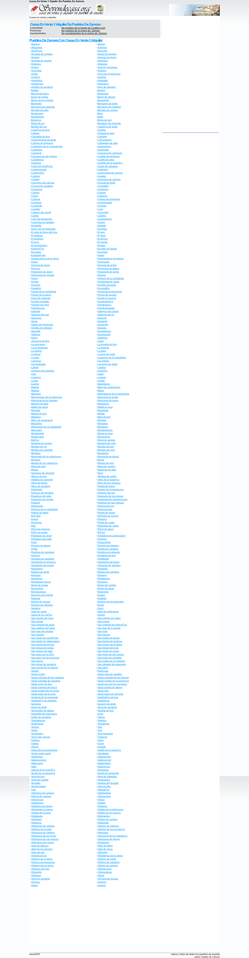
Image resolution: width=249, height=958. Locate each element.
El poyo (35, 242)
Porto (34, 542)
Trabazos (102, 737)
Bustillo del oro (39, 126)
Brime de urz (38, 123)
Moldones (102, 423)
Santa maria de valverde (110, 694)
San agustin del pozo (42, 618)
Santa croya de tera (41, 684)
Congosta (36, 202)
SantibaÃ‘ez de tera (107, 697)
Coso (100, 209)
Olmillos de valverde (42, 479)
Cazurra (35, 176)
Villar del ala (37, 852)
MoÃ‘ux (35, 440)
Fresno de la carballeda (43, 291)
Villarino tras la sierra (42, 865)
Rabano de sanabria (108, 572)
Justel (100, 341)
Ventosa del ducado (107, 783)
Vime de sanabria (40, 878)
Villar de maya (105, 849)
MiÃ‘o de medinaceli (42, 420)
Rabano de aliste (40, 572)
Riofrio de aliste (105, 588)
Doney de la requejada (43, 229)
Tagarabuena (38, 720)
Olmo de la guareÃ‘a (108, 479)
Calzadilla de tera (40, 136)
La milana (36, 351)
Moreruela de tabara (108, 456)
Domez (101, 222)
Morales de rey (39, 446)
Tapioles (101, 720)
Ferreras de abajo (40, 265)
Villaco (101, 799)
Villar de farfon (105, 845)
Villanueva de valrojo (108, 839)
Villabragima (104, 793)
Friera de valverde (40, 298)
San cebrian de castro (109, 618)
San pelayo (37, 661)
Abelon (101, 44)
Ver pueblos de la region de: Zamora (80, 30)
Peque (34, 519)
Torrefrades (37, 733)
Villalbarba (37, 816)
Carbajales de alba (107, 143)
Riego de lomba (39, 585)
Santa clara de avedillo (109, 674)
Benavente (103, 100)
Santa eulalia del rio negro (45, 690)
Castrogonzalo (39, 169)
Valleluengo (103, 766)
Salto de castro (39, 611)
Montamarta (37, 433)
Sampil (101, 615)
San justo (102, 631)
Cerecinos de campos (109, 179)
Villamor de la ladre (41, 829)
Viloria (100, 875)
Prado (34, 549)
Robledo (102, 598)
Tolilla (34, 730)
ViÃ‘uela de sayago (107, 878)
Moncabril (36, 430)
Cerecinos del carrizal (42, 182)
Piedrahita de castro (108, 526)
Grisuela (101, 328)
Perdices (102, 519)
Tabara (101, 717)
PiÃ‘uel (101, 532)
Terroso (35, 727)
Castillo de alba (105, 159)
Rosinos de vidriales (42, 605)
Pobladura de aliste (41, 535)
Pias (33, 526)
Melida (101, 413)
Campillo (102, 136)
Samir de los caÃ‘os (41, 615)
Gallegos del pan (40, 314)
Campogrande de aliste (43, 140)
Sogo (100, 714)
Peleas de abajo (39, 512)
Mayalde (35, 410)
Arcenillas (36, 70)
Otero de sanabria (40, 486)
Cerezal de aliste (106, 182)
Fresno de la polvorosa (109, 291)
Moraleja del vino (106, 443)
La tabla (101, 351)
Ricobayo (102, 582)
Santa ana (102, 671)
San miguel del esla (107, 648)
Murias (34, 469)
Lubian (101, 380)
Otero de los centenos (109, 483)
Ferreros (35, 268)
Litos (33, 374)
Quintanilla (103, 558)
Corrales (35, 209)
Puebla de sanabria (107, 549)
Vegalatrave (103, 780)
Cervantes (102, 189)
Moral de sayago (106, 440)
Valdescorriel (104, 760)
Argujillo (101, 77)
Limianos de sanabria (42, 370)
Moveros (35, 460)
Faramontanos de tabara (110, 258)
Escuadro (36, 252)
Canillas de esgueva (42, 143)
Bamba (101, 90)
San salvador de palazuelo (111, 664)
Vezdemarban (38, 786)
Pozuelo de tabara (41, 545)
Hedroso (35, 334)
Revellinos (36, 578)
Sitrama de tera (105, 710)
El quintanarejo (39, 245)
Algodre (35, 57)
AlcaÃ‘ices (36, 50)
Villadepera (37, 803)
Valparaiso (103, 770)
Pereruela (36, 522)
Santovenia (103, 700)
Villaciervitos (104, 796)
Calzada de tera (105, 133)
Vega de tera (38, 776)
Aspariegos (37, 83)
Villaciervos (37, 799)
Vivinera (101, 882)
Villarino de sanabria (108, 862)
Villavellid (36, 872)
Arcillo (34, 74)
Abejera (35, 44)
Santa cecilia (38, 674)
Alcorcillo (102, 50)
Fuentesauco (104, 304)
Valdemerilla (104, 756)
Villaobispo (103, 842)
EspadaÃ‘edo (38, 255)
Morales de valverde (42, 450)
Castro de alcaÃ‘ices (42, 166)
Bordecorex (37, 113)
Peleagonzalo (104, 509)
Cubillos (101, 215)
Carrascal (36, 153)
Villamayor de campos (43, 826)
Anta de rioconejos (107, 67)
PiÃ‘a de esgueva (40, 529)
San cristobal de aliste (42, 624)
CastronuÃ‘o (37, 173)
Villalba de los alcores (109, 812)
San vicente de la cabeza (44, 667)
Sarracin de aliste (106, 704)
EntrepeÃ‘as (37, 248)
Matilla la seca (105, 407)
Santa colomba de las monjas (113, 677)
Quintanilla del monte (42, 565)
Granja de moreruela (42, 324)
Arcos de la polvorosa (108, 74)
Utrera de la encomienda (44, 750)
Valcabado (103, 753)
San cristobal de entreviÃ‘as (112, 624)
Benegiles (36, 103)
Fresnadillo (103, 288)
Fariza (34, 262)
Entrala (101, 245)
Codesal (35, 199)
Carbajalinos (104, 146)
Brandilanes (37, 116)
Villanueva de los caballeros (112, 836)
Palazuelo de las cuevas (110, 496)
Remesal (36, 575)
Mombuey (102, 427)
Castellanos (37, 159)
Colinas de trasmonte (108, 199)
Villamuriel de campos (43, 832)
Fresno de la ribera (41, 295)
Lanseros (36, 361)
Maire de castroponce (108, 387)
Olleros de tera (39, 476)
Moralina (35, 453)
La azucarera (38, 344)
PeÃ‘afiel (36, 516)
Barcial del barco (40, 93)
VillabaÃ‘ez (103, 789)
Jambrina (102, 337)
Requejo (102, 575)
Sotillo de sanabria (41, 717)
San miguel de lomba (42, 648)
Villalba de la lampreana (110, 809)
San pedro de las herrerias (45, 657)
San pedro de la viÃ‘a (42, 654)
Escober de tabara (107, 248)
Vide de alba (104, 786)
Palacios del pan (106, 493)
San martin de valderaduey (45, 641)
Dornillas (102, 229)
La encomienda (39, 347)
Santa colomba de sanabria (45, 681)
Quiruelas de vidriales (109, 565)
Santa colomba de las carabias (47, 677)
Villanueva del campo (42, 842)
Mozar (100, 460)
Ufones (35, 747)
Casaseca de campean (109, 153)
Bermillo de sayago (107, 110)
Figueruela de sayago (42, 275)
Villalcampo (103, 816)
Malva (100, 390)
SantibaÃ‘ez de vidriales (44, 700)
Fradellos (36, 288)
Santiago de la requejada (44, 697)
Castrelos (36, 163)
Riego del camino (106, 585)
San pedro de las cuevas (110, 654)
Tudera (35, 743)
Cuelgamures (104, 219)
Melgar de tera (38, 413)
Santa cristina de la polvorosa (113, 681)
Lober (100, 374)
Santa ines (103, 690)
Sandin (35, 671)
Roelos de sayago (40, 601)
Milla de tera (103, 417)
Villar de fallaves (40, 845)
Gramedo (102, 321)
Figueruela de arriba (108, 271)
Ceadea (101, 176)
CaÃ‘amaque (104, 140)
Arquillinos (36, 80)
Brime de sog (104, 120)
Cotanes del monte (41, 212)
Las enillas (103, 361)
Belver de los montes (42, 100)
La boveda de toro (107, 344)
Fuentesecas (38, 308)
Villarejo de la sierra (41, 859)
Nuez (100, 473)
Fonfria (35, 281)
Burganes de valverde (109, 123)
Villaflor (101, 803)
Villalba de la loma (41, 812)
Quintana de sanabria (42, 558)
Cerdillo (35, 179)
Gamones (36, 318)
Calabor (101, 130)
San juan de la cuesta (108, 628)
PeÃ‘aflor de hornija (107, 516)
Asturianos (103, 83)
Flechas (101, 275)
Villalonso (36, 822)
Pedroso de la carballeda (44, 509)
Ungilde (101, 747)
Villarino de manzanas (43, 862)
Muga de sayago (106, 466)
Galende (35, 311)
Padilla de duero (106, 486)
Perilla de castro (106, 522)
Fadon (100, 255)
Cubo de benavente (41, 219)
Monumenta (103, 436)
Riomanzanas (38, 591)
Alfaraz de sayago (107, 54)
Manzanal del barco (107, 400)
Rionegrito (103, 591)
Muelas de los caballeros (44, 463)
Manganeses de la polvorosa (46, 397)
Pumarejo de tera (106, 555)
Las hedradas (38, 364)
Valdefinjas (37, 756)
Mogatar (101, 420)
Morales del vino (106, 450)
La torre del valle (106, 354)
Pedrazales (37, 506)
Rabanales (37, 568)
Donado (101, 225)
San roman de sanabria (43, 664)
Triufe (100, 740)
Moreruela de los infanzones (46, 456)
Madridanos (103, 384)
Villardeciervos (39, 855)
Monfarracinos (105, 430)
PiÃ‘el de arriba (39, 532)
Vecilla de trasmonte (108, 773)
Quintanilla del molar (108, 562)
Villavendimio (104, 872)
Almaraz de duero (106, 57)
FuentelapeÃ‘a (105, 301)
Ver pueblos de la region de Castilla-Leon (83, 28)
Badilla (35, 90)
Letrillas (101, 367)
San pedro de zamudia (109, 657)
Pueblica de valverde (108, 552)
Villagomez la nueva (42, 809)
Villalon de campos (107, 819)
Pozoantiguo (104, 542)
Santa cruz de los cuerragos (112, 684)
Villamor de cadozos (108, 826)
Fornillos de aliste (106, 285)
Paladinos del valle (41, 496)
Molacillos (36, 423)
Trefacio (35, 740)
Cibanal (101, 192)
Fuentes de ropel (40, 304)
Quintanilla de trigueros (43, 562)
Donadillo (36, 225)
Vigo (33, 789)
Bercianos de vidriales (109, 107)
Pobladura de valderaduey (111, 535)
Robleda (35, 598)
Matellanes (103, 403)
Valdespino (37, 763)
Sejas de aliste (39, 707)
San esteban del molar (43, 628)
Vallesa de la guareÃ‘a (43, 770)
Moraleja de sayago (41, 443)
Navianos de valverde (42, 473)
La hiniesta (103, 347)
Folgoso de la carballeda (110, 278)
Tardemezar (37, 723)
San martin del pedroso (109, 641)
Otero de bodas (39, 483)
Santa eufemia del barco (44, 687)
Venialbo (35, 783)
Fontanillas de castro (108, 281)
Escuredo (102, 252)
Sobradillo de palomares (44, 714)
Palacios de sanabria (42, 493)
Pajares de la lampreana (110, 489)
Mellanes (36, 417)
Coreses (101, 206)
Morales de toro (105, 446)
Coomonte (36, 206)
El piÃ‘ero (102, 239)
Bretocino (36, 120)
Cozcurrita (102, 212)
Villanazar (102, 832)
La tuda (35, 357)
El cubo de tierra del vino (44, 232)
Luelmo (35, 384)
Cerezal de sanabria (42, 186)
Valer (34, 766)
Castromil (102, 169)
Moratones (103, 453)
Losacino (36, 377)
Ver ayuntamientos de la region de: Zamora (84, 33)
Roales (101, 595)
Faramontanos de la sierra (45, 258)
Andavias (102, 64)
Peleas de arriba (106, 512)
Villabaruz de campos (42, 793)
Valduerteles (104, 763)
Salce (100, 608)
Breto (100, 116)
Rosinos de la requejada (110, 601)
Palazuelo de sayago (42, 499)
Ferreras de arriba (107, 265)
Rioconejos (37, 588)
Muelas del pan (105, 463)
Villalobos (36, 819)
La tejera (35, 354)
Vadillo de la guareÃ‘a (109, 750)
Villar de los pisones (42, 849)
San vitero (102, 667)
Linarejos (102, 370)
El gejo (101, 232)
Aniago (35, 67)
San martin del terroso (42, 644)
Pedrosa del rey (105, 506)
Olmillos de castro (106, 476)
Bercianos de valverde (43, 107)
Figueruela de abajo (42, 271)
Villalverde (103, 822)
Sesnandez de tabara (42, 710)
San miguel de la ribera (109, 644)
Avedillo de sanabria (42, 87)
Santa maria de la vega (43, 694)
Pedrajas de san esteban (110, 502)
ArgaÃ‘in (35, 77)
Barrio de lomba (39, 97)
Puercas (35, 555)
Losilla (34, 380)
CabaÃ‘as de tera (40, 130)
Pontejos (102, 539)
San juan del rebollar (42, 631)
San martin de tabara (108, 638)
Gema (34, 321)
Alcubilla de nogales (42, 54)
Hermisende (103, 334)
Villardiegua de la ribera (110, 855)
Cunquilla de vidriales (42, 222)
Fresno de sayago (107, 295)
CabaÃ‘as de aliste (107, 126)
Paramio (35, 502)
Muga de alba (38, 466)
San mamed (37, 634)
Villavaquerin (104, 869)
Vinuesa (35, 882)
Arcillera (101, 70)
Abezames (36, 47)
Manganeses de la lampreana (113, 394)
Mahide (35, 387)
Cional (34, 196)
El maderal (37, 235)
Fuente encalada (40, 301)
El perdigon (37, 239)
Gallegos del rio (105, 314)
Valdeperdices (38, 760)
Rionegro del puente (42, 595)
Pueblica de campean (42, 552)
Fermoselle (103, 262)
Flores (34, 278)
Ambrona (36, 64)
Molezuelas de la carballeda (46, 427)
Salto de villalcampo (108, 611)
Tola (99, 727)
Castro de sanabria (107, 166)
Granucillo (102, 324)
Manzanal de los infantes (44, 400)
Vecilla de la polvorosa (43, 773)
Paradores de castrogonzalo (112, 499)
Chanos (35, 192)
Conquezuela (104, 202)
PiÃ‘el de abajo (105, 529)
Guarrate (35, 331)
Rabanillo (102, 568)
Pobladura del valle (41, 539)
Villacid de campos (41, 796)
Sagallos (35, 608)
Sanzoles (36, 704)
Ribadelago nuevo (41, 582)
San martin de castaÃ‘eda (44, 638)
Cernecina (36, 189)
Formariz (35, 285)
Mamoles (36, 394)
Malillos (35, 390)
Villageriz (102, 806)
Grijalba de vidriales (41, 328)
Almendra (102, 60)
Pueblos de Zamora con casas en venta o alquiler (65, 40)
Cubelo (35, 215)
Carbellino (36, 149)
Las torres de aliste (107, 364)
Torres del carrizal (40, 737)
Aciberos (102, 47)
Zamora (101, 885)
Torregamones (105, 733)
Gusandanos (104, 331)
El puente (102, 242)
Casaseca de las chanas (44, 156)
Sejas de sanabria (107, 707)
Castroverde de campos (110, 173)
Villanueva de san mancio (45, 839)
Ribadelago (103, 578)
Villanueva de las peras (43, 836)
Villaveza (36, 875)
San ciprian (37, 621)
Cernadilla (103, 186)
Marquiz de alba (39, 403)
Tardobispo (103, 723)
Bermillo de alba (39, 110)
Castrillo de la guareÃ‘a (109, 163)
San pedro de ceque (108, 651)
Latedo (35, 367)
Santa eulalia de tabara (109, 687)
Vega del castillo (39, 780)
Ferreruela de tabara (108, 268)
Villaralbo (102, 852)
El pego (101, 235)
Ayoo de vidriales (106, 87)
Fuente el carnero (106, 298)
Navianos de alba (106, 469)
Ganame (102, 318)
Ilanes (34, 337)
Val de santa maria (41, 753)
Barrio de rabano (106, 97)
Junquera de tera (40, 341)
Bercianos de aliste (107, 103)
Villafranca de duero (42, 806)
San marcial (103, 634)
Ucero (100, 743)
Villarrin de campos (107, 865)
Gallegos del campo (108, 311)
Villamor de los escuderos (111, 829)
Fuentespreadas (106, 308)
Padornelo (36, 489)
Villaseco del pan (40, 869)
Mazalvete (102, 410)
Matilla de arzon (39, 407)
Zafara (34, 885)
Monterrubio (37, 436)
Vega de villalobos (107, 776)
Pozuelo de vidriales (108, 545)
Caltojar (35, 133)
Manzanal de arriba (107, 397)
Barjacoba (102, 93)
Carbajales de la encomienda (46, 146)
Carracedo (103, 149)
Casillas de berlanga (108, 156)
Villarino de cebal (106, 859)
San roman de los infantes (111, 661)
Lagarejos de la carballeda (111, 357)
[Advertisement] (62, 915)
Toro (99, 730)
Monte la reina (105, 433)
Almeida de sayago (41, 60)
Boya (100, 113)
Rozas (100, 605)
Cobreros (102, 196)
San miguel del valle (42, 651)
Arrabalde (102, 80)
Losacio (101, 377)
